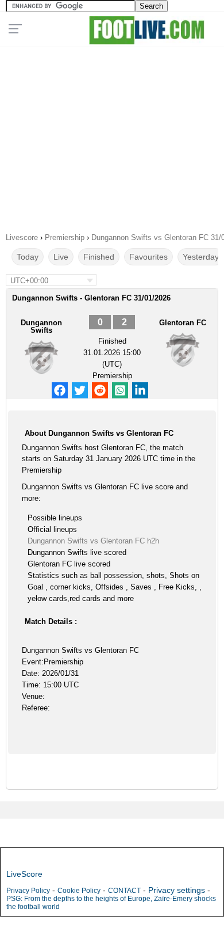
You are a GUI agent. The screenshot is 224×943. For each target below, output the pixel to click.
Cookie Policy (79, 891)
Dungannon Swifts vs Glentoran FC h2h (93, 541)
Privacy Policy (28, 891)
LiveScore (24, 874)
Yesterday (201, 256)
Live (60, 256)
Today (27, 256)
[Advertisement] (112, 136)
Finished (98, 256)
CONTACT (124, 891)
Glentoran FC (182, 322)
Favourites (148, 256)
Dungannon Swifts (41, 326)
